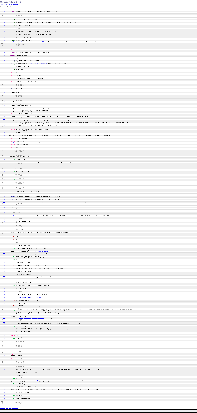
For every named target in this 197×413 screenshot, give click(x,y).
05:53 (4, 49)
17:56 (4, 277)
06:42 (2, 89)
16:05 (2, 211)
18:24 (4, 329)
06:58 (4, 92)
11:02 (4, 135)
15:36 (4, 207)
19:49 (2, 346)
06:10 (4, 57)
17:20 (4, 228)
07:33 (2, 100)
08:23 (2, 104)
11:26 (4, 142)
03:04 (4, 25)
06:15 (4, 74)
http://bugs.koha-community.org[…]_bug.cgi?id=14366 (31, 41)
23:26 (2, 406)
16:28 (2, 222)
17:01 (2, 226)
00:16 (4, 14)
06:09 (4, 54)
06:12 (4, 70)
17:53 (4, 265)
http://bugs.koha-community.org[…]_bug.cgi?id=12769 (31, 318)
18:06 (4, 291)
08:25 (4, 108)
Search (14, 4)
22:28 (2, 401)
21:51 (4, 370)
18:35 (4, 335)
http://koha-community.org (43, 309)
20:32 (2, 361)
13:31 (4, 179)
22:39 (2, 402)
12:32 (4, 156)
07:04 (2, 95)
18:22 (4, 322)
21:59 (4, 390)
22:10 (4, 398)
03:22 (2, 28)
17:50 (4, 251)
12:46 (2, 167)
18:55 (2, 341)
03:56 (4, 37)
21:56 (4, 381)
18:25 (4, 332)
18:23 (4, 323)
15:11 (2, 200)
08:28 (4, 113)
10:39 (4, 130)
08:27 (4, 111)
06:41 (2, 85)
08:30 (4, 114)
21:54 (4, 375)
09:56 (2, 126)
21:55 (4, 378)
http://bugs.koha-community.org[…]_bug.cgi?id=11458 (31, 380)
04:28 (4, 40)
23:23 (2, 403)
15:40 (2, 208)
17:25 (4, 232)
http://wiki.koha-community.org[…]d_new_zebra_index (28, 297)
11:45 (2, 150)
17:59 (4, 286)
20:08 (2, 347)
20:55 (2, 362)
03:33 (4, 32)
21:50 (4, 367)
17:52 (4, 257)
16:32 (4, 224)
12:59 (4, 171)
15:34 (2, 204)
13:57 (2, 184)
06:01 (4, 51)
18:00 (4, 289)
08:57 (4, 122)
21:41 (2, 366)
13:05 (2, 175)
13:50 (2, 182)
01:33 (2, 16)
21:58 (4, 387)
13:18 (2, 178)
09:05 (4, 123)
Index (17, 4)
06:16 (4, 75)
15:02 (4, 196)
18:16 (2, 319)
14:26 (4, 189)
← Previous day (3, 4)
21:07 (2, 363)
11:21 (4, 138)
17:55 (4, 271)
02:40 (4, 19)
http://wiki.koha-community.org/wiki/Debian (123, 309)
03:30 (4, 31)
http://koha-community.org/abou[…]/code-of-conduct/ (67, 309)
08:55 (4, 120)
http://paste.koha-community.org (90, 309)
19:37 (2, 345)
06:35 (2, 84)
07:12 (2, 96)
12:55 (4, 169)
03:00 (4, 22)
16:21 (2, 218)
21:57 (4, 383)
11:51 (2, 151)
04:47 (2, 43)
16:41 (2, 225)
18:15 (4, 313)
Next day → (11, 4)
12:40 (2, 164)
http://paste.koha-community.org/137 (43, 251)
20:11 (2, 350)
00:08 (2, 12)
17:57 (4, 283)
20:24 (4, 355)
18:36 (4, 337)
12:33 (4, 159)
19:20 (2, 342)
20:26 (4, 358)
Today (7, 4)
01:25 (2, 15)
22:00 (4, 395)
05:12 (2, 44)
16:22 (4, 219)
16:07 (2, 217)
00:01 (4, 11)
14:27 (4, 191)
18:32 (2, 334)
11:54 (2, 152)
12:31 (2, 155)
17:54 (4, 268)
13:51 (2, 183)
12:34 (4, 162)
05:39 (2, 45)
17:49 (4, 245)
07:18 (2, 97)
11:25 (4, 141)
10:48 (4, 133)
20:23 (4, 354)
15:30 (2, 203)
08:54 (4, 119)
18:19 (2, 320)
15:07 (4, 199)
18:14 (2, 308)
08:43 (2, 117)
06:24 (4, 81)
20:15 (2, 351)
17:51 (4, 254)
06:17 (4, 78)
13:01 (2, 174)
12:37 (2, 163)
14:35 (2, 195)
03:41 (4, 34)
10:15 (4, 129)
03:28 (4, 29)
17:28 (2, 233)
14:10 (2, 187)
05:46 (2, 48)
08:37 (4, 116)
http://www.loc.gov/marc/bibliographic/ (37, 63)
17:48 (4, 236)
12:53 (2, 168)
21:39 (4, 365)
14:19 (2, 188)
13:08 (4, 176)
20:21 (2, 352)
